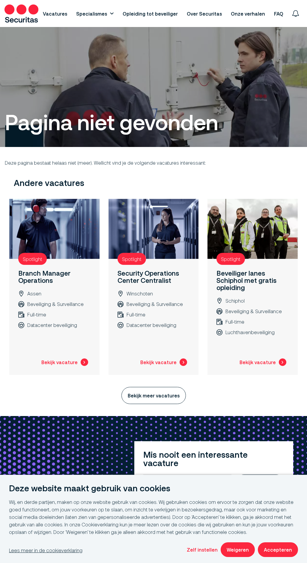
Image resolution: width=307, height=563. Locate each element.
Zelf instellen (202, 550)
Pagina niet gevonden (111, 122)
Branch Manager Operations (44, 276)
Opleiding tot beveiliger (150, 13)
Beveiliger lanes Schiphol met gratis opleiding (246, 280)
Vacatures (55, 13)
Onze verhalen (248, 13)
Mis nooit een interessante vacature (195, 459)
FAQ (278, 13)
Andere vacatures (49, 183)
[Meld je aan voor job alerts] (295, 13)
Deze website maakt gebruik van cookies (89, 488)
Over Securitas (204, 13)
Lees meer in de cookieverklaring (45, 550)
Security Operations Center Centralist (148, 276)
